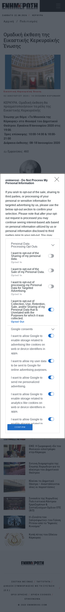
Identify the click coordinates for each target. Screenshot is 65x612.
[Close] (58, 180)
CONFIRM (20, 427)
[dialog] (32, 306)
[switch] (51, 256)
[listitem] (32, 245)
